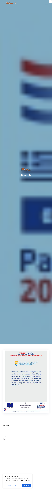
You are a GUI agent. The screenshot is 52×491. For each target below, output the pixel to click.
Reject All (17, 485)
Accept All (26, 485)
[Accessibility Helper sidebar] (50, 1)
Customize (9, 485)
